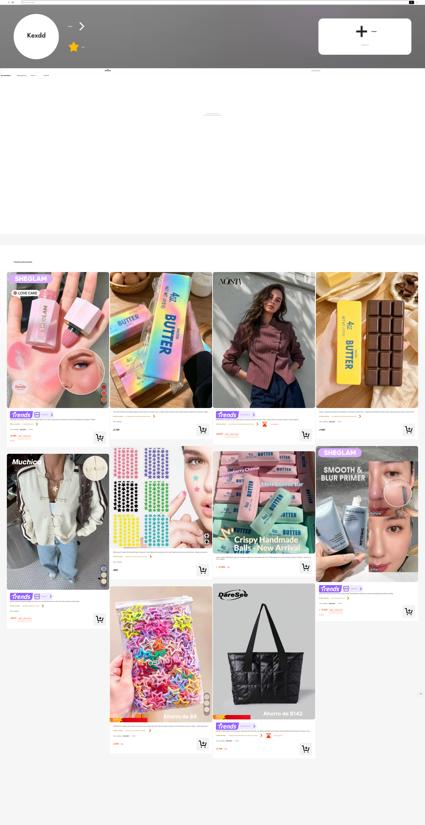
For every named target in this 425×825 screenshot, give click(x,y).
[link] (36, 36)
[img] (161, 720)
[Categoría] (13, 2)
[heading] (186, 26)
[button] (9, 2)
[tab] (105, 70)
